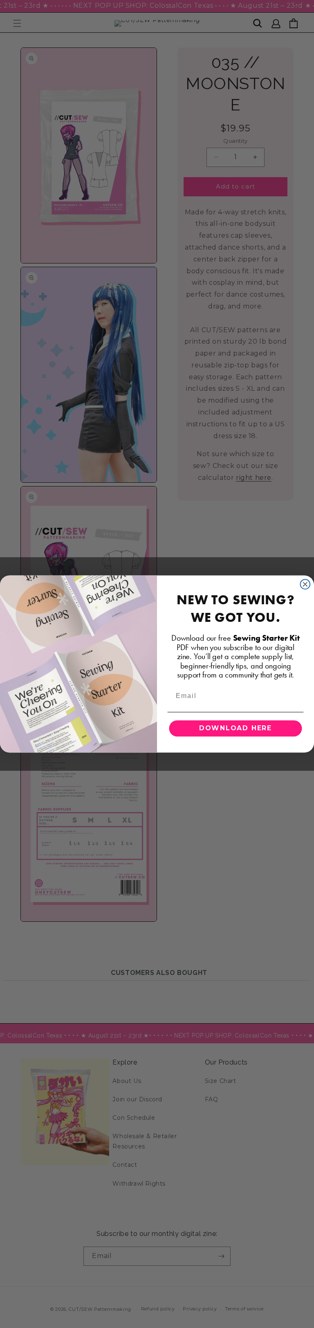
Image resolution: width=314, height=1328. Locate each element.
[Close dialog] (305, 584)
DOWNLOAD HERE (235, 728)
